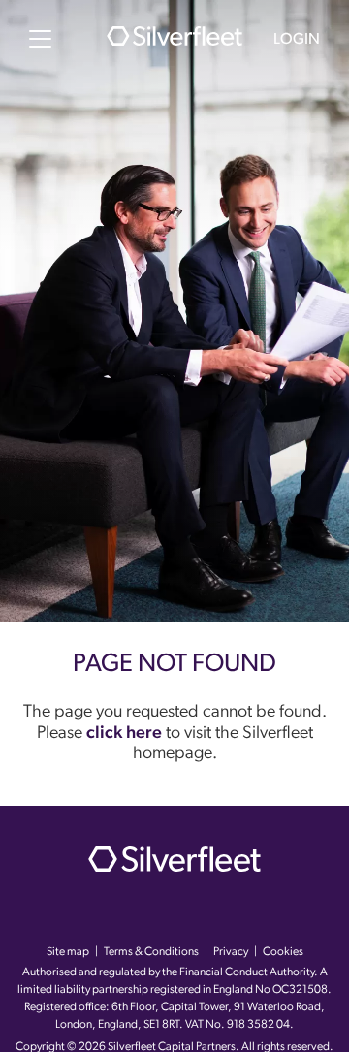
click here (124, 734)
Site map (68, 952)
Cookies (283, 952)
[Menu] (40, 39)
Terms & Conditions (151, 952)
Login (296, 40)
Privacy (230, 952)
